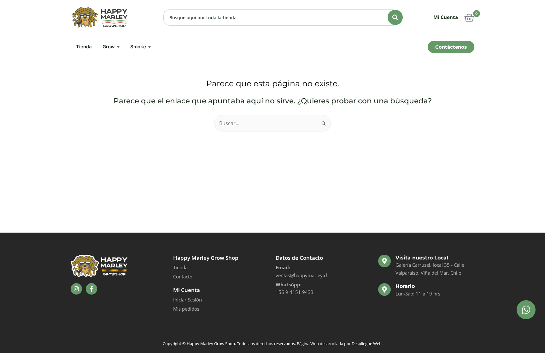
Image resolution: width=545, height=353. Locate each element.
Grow (109, 47)
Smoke (138, 47)
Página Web (308, 343)
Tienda (84, 47)
